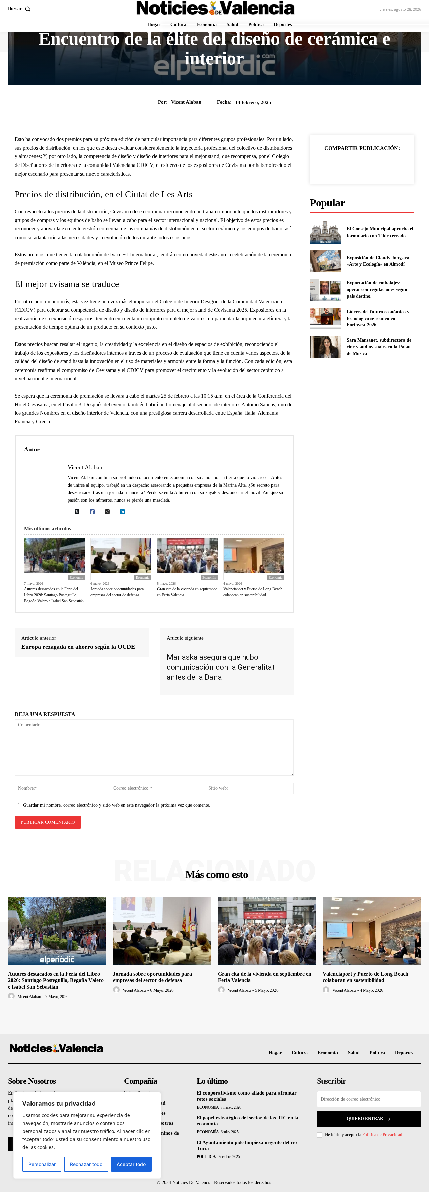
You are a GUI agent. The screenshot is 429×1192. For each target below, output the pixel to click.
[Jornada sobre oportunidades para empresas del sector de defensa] (162, 931)
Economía (76, 577)
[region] (87, 1135)
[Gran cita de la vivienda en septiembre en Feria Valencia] (267, 931)
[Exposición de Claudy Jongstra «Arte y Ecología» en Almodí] (325, 261)
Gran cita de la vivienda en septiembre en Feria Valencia (187, 592)
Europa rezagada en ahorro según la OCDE (78, 646)
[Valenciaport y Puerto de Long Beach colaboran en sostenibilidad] (372, 931)
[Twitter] (354, 165)
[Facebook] (339, 165)
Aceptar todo (131, 1164)
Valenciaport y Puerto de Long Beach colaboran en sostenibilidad (252, 592)
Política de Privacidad (382, 1134)
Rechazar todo (86, 1164)
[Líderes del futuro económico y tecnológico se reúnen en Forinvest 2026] (325, 318)
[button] (20, 9)
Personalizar (42, 1164)
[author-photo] (12, 996)
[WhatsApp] (385, 165)
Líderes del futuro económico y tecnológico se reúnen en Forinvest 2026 (378, 318)
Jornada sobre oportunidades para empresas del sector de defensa (117, 592)
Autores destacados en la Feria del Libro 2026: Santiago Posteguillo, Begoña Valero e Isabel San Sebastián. (54, 595)
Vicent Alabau (186, 102)
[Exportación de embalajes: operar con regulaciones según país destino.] (325, 290)
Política (206, 1156)
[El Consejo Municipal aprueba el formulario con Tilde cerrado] (325, 232)
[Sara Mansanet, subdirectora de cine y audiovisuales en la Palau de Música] (325, 347)
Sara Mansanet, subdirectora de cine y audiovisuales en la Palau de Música (379, 347)
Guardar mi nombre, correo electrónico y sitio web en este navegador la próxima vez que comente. (116, 805)
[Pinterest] (369, 165)
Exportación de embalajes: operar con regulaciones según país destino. (377, 289)
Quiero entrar (365, 1118)
